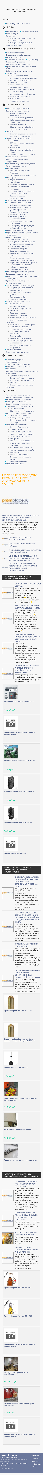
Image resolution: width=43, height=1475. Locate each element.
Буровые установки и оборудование (18, 114)
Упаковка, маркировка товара (18, 301)
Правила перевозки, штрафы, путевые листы (21, 67)
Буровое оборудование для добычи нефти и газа (20, 208)
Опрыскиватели (28, 380)
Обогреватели (15, 411)
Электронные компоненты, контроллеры (20, 346)
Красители (14, 308)
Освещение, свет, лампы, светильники (19, 332)
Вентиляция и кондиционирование (19, 397)
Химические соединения (19, 320)
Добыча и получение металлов (22, 184)
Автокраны (14, 80)
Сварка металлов (16, 198)
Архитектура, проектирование (18, 395)
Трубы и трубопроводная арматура (20, 285)
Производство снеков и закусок (22, 260)
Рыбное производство (18, 267)
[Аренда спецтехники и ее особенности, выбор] (8, 1238)
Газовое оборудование (19, 212)
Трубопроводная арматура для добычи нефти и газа (22, 227)
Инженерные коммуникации (17, 402)
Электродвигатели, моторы (20, 136)
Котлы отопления (17, 409)
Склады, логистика (13, 283)
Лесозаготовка (15, 148)
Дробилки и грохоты (18, 125)
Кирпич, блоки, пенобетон (20, 436)
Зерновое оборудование (19, 376)
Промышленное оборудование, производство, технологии (18, 577)
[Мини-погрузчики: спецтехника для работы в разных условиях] (8, 1257)
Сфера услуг (11, 36)
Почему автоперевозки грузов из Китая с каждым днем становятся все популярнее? (26, 1216)
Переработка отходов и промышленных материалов (22, 233)
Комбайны (10, 366)
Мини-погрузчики (16, 94)
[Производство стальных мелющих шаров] (5, 538)
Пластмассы (14, 311)
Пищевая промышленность (17, 237)
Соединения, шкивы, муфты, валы (23, 175)
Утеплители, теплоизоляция (21, 448)
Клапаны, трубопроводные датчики (20, 293)
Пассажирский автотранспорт (18, 64)
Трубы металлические (18, 299)
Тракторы (10, 387)
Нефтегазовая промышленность (19, 203)
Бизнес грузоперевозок (15, 53)
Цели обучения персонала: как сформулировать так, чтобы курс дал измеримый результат (24, 558)
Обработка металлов (18, 196)
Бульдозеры (26, 80)
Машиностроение (13, 168)
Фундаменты (14, 452)
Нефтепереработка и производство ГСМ (18, 217)
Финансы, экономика (14, 45)
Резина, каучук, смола (18, 317)
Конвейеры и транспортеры (17, 157)
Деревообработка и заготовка (18, 138)
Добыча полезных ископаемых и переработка (22, 121)
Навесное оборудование (16, 62)
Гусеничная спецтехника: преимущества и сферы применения (26, 1183)
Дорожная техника (17, 85)
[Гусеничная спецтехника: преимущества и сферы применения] (8, 1195)
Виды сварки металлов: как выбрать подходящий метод (25, 551)
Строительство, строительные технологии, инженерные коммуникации (17, 869)
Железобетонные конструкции (21, 434)
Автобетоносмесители (19, 76)
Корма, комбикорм (17, 378)
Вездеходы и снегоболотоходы (18, 55)
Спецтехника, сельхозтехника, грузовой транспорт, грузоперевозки (21, 1175)
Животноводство (13, 362)
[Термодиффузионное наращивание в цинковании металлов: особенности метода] (8, 648)
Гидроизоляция (16, 429)
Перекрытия (14, 438)
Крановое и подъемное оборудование (21, 164)
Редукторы (14, 173)
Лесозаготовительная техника (22, 89)
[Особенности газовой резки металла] (5, 545)
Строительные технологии (16, 461)
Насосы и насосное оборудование (19, 200)
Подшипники (25, 170)
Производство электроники (20, 338)
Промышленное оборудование (18, 281)
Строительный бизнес (15, 464)
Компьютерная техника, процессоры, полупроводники (21, 328)
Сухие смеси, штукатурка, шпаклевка (20, 444)
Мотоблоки (14, 380)
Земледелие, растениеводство (18, 364)
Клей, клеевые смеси (18, 306)
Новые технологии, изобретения (19, 230)
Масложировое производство (21, 244)
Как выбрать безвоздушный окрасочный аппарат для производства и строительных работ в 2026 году (27, 881)
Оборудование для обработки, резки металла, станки (22, 192)
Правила (35, 1458)
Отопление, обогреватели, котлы (19, 406)
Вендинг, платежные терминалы (22, 38)
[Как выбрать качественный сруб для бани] (8, 955)
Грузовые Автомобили (15, 59)
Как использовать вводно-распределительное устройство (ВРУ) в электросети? (27, 669)
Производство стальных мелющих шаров (20, 538)
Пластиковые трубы (17, 297)
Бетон (12, 427)
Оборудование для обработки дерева (21, 151)
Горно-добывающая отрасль (17, 111)
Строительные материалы (16, 425)
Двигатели (10, 131)
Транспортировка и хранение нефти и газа (21, 222)
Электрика (10, 322)
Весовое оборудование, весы (17, 108)
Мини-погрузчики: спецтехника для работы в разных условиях (26, 1249)
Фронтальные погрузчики (20, 96)
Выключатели (15, 324)
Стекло (33, 317)
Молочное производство (19, 246)
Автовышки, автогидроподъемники (23, 78)
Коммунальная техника (19, 87)
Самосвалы (31, 94)
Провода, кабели (16, 336)
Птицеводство (12, 369)
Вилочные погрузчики (18, 82)
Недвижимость (12, 31)
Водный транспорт (13, 57)
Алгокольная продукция (19, 239)
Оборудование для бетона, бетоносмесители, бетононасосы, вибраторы (23, 420)
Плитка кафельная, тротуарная (22, 441)
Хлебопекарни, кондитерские (21, 269)
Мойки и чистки (16, 40)
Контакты (35, 1461)
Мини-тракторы (24, 366)
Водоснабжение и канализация (18, 399)
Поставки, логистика (29, 31)
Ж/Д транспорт (33, 59)
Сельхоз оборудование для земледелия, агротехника (22, 372)
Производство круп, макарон (21, 258)
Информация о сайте (37, 1464)
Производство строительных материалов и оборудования (22, 277)
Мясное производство (18, 249)
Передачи (13, 170)
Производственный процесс (17, 274)
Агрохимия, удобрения (15, 360)
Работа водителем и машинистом (19, 71)
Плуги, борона (15, 382)
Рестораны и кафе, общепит (21, 43)
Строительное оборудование (17, 415)
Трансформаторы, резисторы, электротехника (21, 341)
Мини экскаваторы (17, 92)
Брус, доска (14, 141)
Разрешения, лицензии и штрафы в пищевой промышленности (23, 263)
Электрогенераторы (14, 350)
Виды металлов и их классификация (17, 181)
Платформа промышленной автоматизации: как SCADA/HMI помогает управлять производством (23, 567)
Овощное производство (19, 251)
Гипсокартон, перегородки (20, 432)
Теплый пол (29, 411)
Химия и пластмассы (14, 304)
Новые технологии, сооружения (18, 404)
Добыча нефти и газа (18, 214)
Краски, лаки (26, 308)
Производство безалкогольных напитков (22, 254)
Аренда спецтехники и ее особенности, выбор (26, 1233)
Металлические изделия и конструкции (20, 188)
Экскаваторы (15, 98)
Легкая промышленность (16, 166)
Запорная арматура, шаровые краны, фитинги (21, 289)
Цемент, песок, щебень (19, 454)
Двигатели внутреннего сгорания (23, 134)
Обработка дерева (17, 154)
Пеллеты (31, 154)
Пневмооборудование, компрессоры (20, 272)
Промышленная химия (18, 315)
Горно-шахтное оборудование (22, 118)
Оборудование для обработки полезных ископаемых (21, 128)
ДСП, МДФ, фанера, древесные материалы (22, 144)
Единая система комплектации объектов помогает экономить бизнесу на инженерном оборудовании (20, 517)
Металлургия (11, 177)
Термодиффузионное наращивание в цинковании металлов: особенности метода (27, 637)
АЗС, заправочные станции (20, 205)
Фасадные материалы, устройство (23, 450)
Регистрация (36, 1455)
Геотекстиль (23, 427)
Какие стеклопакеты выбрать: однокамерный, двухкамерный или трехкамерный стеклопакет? (27, 973)
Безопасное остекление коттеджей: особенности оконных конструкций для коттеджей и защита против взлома (27, 917)
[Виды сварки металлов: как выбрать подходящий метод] (5, 551)
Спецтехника (11, 73)
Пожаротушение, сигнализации (18, 413)
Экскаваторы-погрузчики (19, 101)
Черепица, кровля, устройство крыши (21, 458)
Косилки (31, 378)
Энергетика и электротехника (17, 352)
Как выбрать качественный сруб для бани (26, 945)
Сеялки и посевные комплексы (21, 385)
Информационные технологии (18, 24)
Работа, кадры (12, 33)
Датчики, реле (29, 324)
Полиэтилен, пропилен (18, 313)
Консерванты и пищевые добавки (23, 242)
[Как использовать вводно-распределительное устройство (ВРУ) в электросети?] (8, 673)
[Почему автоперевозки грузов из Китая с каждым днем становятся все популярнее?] (8, 1221)
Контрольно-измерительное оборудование (17, 160)
